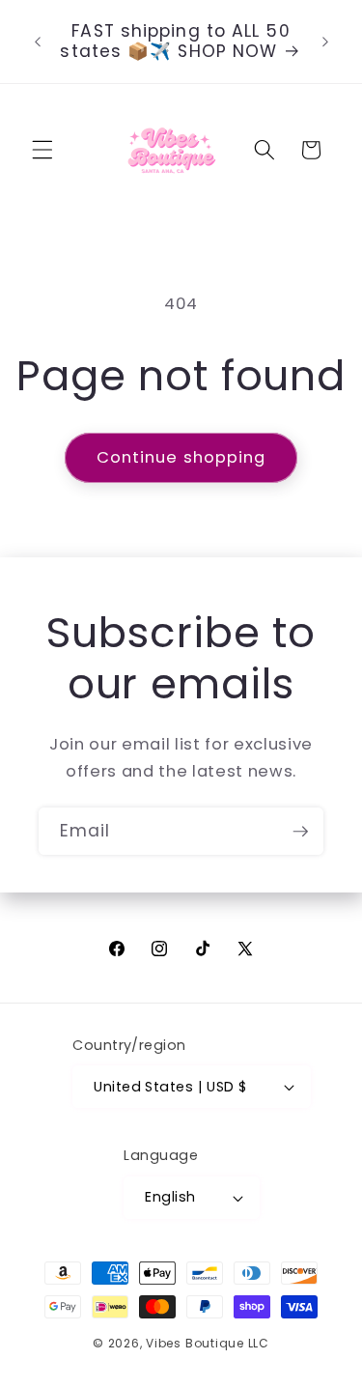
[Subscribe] (300, 831)
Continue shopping (181, 457)
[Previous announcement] (37, 41)
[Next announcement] (325, 41)
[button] (42, 150)
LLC (258, 1343)
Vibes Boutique (195, 1343)
